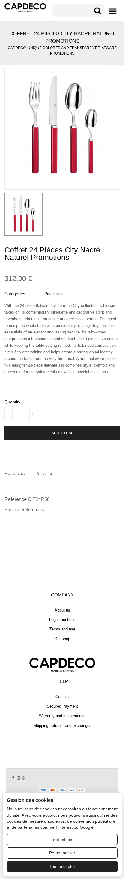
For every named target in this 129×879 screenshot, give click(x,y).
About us (62, 610)
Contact (62, 696)
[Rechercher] (99, 10)
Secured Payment (62, 706)
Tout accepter (62, 866)
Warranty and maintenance (62, 716)
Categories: (15, 293)
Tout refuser (62, 839)
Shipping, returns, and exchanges (62, 725)
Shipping (44, 473)
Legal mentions (62, 619)
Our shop (62, 639)
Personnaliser (62, 852)
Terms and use (62, 629)
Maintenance (15, 473)
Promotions (54, 294)
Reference (15, 499)
